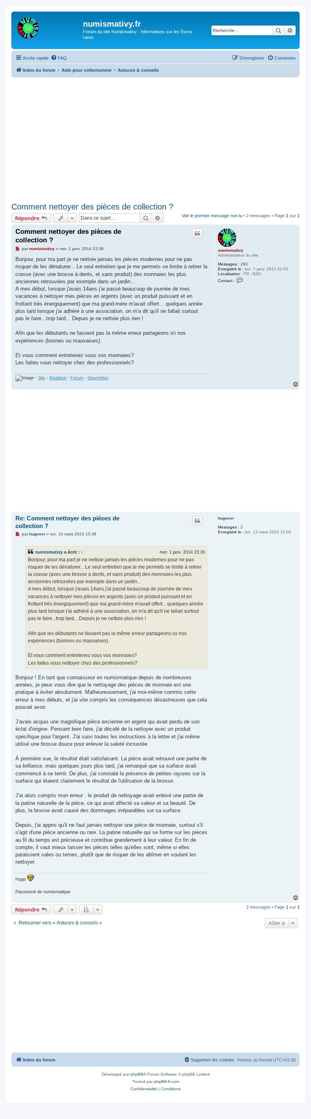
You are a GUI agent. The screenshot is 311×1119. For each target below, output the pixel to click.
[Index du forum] (48, 26)
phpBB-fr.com (166, 1081)
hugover (226, 518)
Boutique (57, 377)
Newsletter (98, 377)
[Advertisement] (161, 138)
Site (41, 377)
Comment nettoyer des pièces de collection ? (92, 206)
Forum (76, 377)
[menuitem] (59, 58)
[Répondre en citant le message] (197, 233)
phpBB (136, 1074)
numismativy (230, 250)
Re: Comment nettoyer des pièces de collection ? (67, 522)
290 (244, 264)
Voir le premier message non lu (212, 215)
